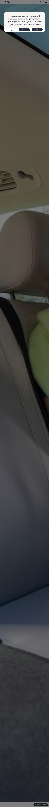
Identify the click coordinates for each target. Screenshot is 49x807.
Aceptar (37, 29)
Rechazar (24, 29)
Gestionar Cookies (12, 29)
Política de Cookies (15, 24)
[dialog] (24, 403)
